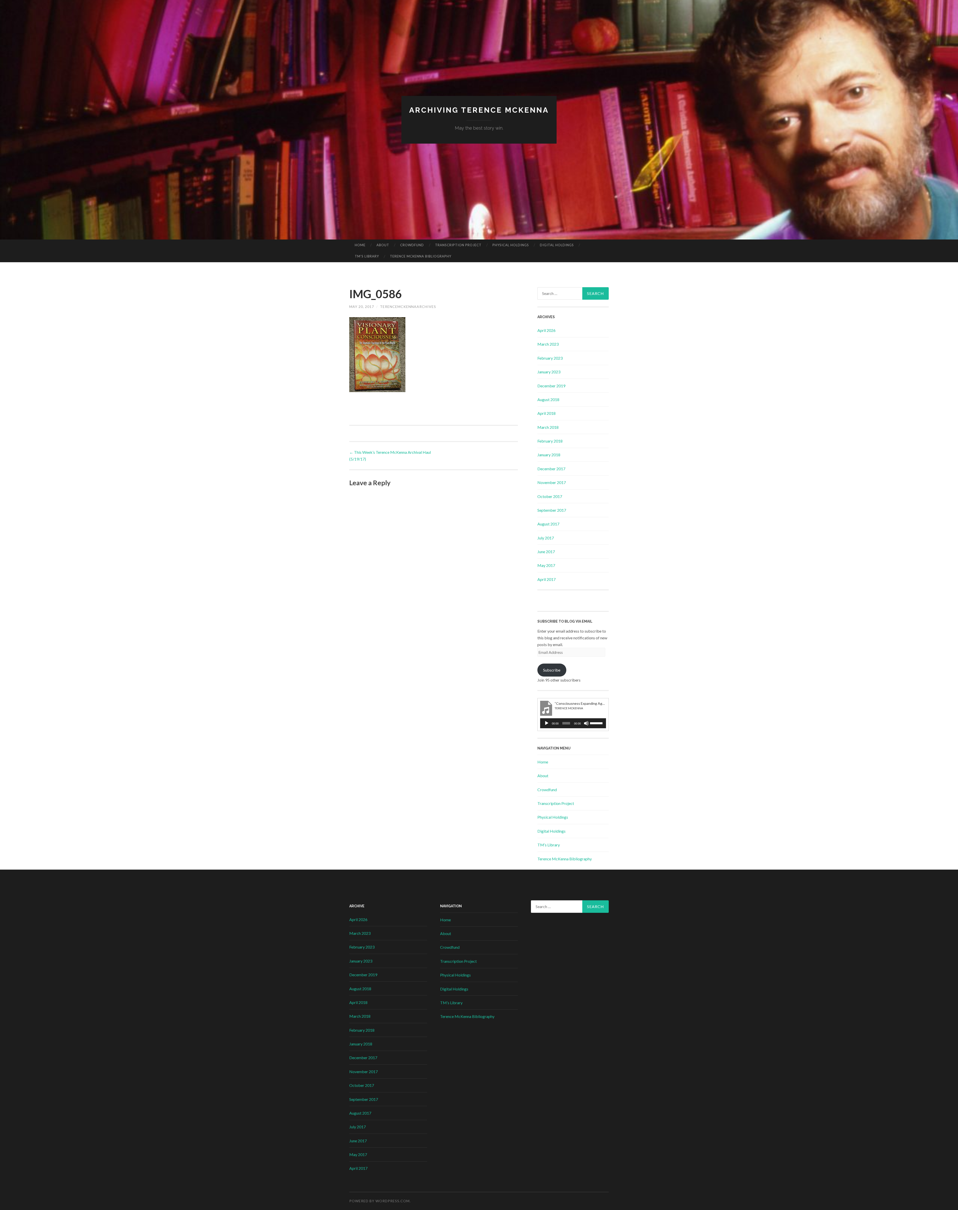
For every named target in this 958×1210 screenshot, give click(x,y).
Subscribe (551, 670)
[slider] (596, 722)
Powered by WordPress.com (379, 1201)
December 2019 (551, 385)
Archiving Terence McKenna (479, 110)
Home (360, 245)
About (382, 245)
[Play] (546, 723)
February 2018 (550, 441)
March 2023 (548, 344)
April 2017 (546, 579)
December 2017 (551, 468)
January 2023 (548, 371)
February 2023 (550, 358)
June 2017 (546, 551)
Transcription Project (458, 245)
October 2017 (549, 496)
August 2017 (548, 523)
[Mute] (586, 723)
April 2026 (546, 330)
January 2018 (548, 454)
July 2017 (545, 537)
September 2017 (551, 510)
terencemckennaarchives (408, 306)
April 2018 (546, 413)
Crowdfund (412, 245)
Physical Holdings (510, 245)
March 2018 (548, 427)
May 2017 (546, 565)
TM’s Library (367, 256)
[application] (573, 723)
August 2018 (548, 399)
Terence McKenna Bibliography (420, 256)
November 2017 (551, 482)
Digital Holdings (557, 245)
